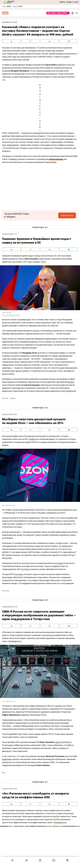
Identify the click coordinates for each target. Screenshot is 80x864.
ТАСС (43, 262)
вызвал (71, 382)
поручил (58, 742)
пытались (25, 569)
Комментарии (40, 227)
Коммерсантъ (15, 641)
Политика (5, 398)
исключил (29, 339)
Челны (4, 6)
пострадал (58, 563)
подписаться (67, 215)
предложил (7, 759)
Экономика (5, 590)
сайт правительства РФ (12, 315)
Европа (13, 398)
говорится (32, 439)
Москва (15, 6)
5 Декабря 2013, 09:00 (9, 22)
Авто (4, 772)
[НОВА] (57, 13)
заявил (62, 353)
